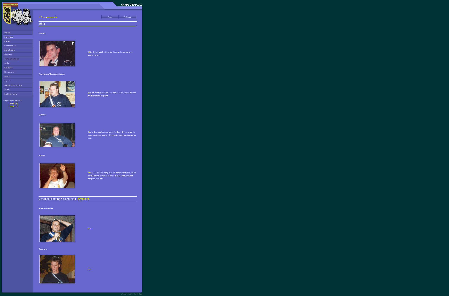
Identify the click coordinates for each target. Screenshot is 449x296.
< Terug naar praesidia (48, 17)
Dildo (90, 52)
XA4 (89, 229)
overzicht (83, 198)
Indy (89, 93)
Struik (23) (13, 103)
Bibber (90, 173)
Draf (89, 269)
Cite (89, 132)
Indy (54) (13, 106)
